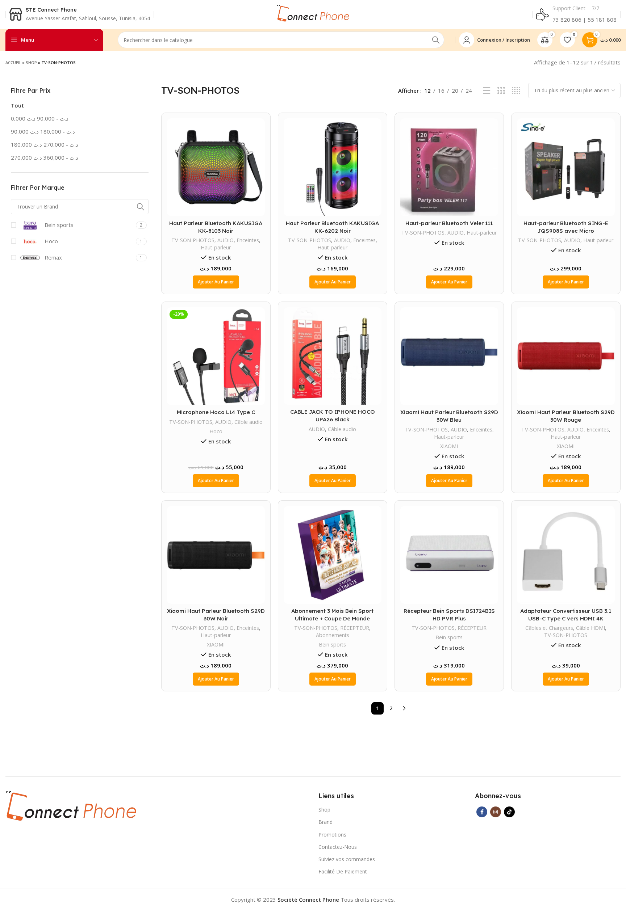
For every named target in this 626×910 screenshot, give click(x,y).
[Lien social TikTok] (509, 811)
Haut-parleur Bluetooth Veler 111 (449, 223)
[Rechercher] (435, 39)
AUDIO (225, 240)
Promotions (332, 834)
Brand (325, 821)
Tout (17, 105)
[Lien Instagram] (495, 811)
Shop (31, 62)
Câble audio (248, 421)
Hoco (215, 431)
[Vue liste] (487, 91)
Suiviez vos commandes (346, 859)
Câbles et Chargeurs (549, 627)
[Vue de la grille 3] (501, 91)
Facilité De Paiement (342, 871)
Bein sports (332, 644)
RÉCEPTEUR (354, 627)
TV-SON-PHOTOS (192, 240)
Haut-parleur (216, 247)
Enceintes (248, 240)
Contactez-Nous (337, 846)
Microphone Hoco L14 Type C (216, 412)
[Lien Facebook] (481, 811)
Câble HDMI (590, 627)
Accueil (13, 62)
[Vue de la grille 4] (516, 91)
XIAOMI (449, 446)
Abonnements (332, 635)
